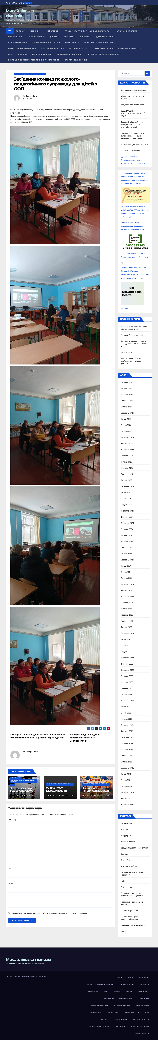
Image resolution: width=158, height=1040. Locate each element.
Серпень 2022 (127, 676)
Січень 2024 (126, 572)
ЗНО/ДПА (22, 54)
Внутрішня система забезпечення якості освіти (34, 60)
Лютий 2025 (126, 492)
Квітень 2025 (126, 480)
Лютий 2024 (126, 566)
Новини (34, 31)
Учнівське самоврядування (99, 43)
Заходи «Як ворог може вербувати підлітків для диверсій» (22, 792)
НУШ (10, 54)
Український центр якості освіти (134, 145)
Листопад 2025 (127, 437)
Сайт (10, 898)
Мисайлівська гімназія (28, 959)
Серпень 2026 (127, 382)
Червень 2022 (127, 682)
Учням (53, 37)
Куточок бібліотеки (126, 31)
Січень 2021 (126, 780)
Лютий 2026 (126, 419)
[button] (150, 45)
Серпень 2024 (127, 529)
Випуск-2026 (126, 352)
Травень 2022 (127, 688)
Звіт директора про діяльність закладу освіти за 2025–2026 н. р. (134, 343)
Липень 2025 (126, 462)
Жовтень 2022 (127, 664)
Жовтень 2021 (127, 731)
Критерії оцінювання (76, 60)
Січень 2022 (126, 713)
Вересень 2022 (127, 670)
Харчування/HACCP (41, 54)
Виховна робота (78, 48)
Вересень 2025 (127, 450)
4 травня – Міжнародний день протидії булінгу (96, 791)
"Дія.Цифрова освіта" (130, 157)
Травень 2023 (127, 621)
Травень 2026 (127, 401)
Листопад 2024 (127, 511)
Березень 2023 (127, 633)
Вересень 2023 (127, 597)
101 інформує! (51, 31)
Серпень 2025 (127, 456)
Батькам (68, 37)
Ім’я (10, 868)
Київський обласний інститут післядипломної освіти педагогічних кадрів (133, 124)
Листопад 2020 (127, 792)
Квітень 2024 (126, 554)
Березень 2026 (127, 413)
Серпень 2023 (127, 603)
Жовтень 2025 (127, 444)
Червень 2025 (127, 468)
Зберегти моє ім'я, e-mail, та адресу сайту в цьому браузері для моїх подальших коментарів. (50, 913)
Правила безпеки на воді (132, 335)
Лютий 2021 (126, 774)
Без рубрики (126, 836)
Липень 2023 (126, 609)
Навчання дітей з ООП (129, 48)
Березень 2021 (127, 768)
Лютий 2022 (126, 707)
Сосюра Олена (32, 96)
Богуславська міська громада (133, 90)
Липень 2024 (126, 535)
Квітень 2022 (126, 694)
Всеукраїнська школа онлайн (133, 105)
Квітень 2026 (126, 407)
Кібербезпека (72, 43)
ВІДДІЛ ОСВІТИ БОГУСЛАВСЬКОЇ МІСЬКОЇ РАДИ (132, 113)
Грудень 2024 (126, 505)
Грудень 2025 (126, 431)
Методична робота (52, 48)
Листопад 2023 (127, 584)
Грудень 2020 (126, 786)
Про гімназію (15, 37)
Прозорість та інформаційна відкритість (87, 31)
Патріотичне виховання (21, 48)
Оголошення (126, 887)
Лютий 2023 (126, 639)
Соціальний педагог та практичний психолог (33, 43)
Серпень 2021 (127, 743)
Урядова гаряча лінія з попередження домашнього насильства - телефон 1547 (132, 226)
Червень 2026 (127, 395)
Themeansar (42, 976)
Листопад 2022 (127, 658)
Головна (20, 31)
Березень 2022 (127, 701)
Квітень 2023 (126, 627)
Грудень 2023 (126, 578)
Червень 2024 (127, 541)
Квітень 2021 (126, 762)
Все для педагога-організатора (134, 848)
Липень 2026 (126, 388)
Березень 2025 (127, 486)
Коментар (12, 820)
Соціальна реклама (129, 911)
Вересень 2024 (127, 523)
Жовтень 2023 (127, 590)
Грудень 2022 (126, 652)
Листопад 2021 (127, 725)
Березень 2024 (127, 560)
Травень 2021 (127, 756)
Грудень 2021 (126, 719)
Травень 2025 (127, 474)
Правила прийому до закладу (104, 54)
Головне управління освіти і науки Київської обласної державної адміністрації (133, 135)
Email (11, 883)
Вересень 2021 (127, 737)
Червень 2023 (127, 615)
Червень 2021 (127, 750)
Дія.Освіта (125, 308)
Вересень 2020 (127, 805)
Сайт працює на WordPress (15, 976)
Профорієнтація (103, 48)
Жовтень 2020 (127, 799)
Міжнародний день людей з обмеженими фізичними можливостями (84, 737)
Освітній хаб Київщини (130, 151)
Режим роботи (37, 37)
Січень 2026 (126, 425)
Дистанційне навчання (69, 54)
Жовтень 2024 (127, 517)
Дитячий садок (104, 37)
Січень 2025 (126, 499)
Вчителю (85, 37)
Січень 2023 (126, 646)
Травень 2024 (127, 548)
